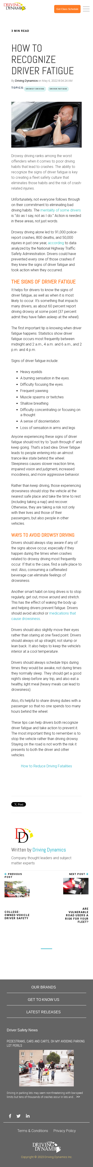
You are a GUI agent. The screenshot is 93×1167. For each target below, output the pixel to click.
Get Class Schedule (67, 9)
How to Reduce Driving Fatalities (46, 766)
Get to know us (43, 1000)
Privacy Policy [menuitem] (64, 1131)
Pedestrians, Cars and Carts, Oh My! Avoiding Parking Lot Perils (46, 1043)
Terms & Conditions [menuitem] (32, 1131)
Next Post (77, 874)
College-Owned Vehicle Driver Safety (17, 915)
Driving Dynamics (26, 80)
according (56, 243)
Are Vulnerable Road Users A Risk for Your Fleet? (76, 915)
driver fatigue (58, 89)
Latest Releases (43, 1012)
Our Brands (43, 987)
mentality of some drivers (60, 210)
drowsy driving (35, 89)
